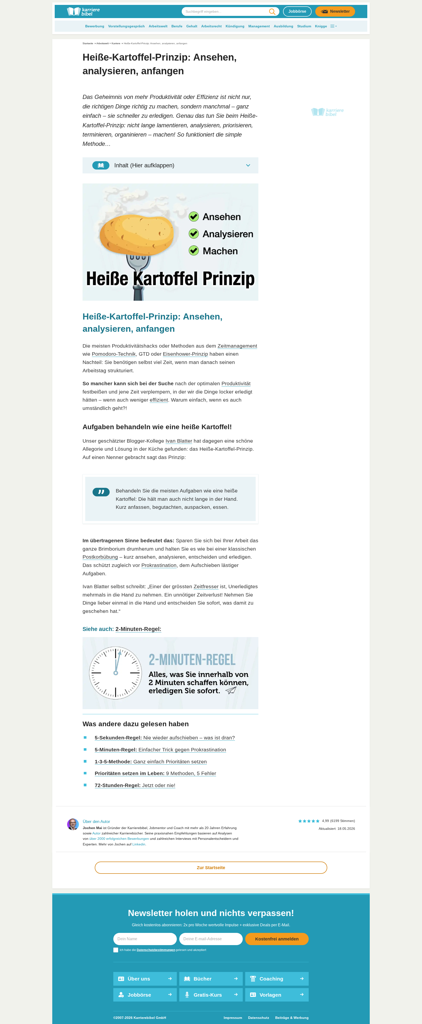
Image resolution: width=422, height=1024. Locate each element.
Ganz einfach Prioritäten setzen (151, 761)
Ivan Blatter (179, 441)
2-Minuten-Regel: (138, 629)
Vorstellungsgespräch (126, 26)
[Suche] (272, 11)
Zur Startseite (211, 867)
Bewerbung (94, 26)
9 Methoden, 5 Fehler (155, 773)
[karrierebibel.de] (83, 11)
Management (259, 26)
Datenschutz (258, 1018)
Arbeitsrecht (211, 26)
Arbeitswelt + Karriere (108, 43)
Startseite (88, 43)
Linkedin (138, 844)
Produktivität (236, 383)
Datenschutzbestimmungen (156, 950)
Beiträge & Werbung (292, 1018)
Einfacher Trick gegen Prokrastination (160, 749)
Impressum (233, 1018)
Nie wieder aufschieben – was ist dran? (165, 737)
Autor (96, 833)
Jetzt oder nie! (135, 785)
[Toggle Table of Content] (170, 165)
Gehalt (191, 26)
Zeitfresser (206, 586)
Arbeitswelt (158, 26)
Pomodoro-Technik (114, 354)
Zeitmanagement (237, 346)
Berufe (176, 26)
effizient (159, 400)
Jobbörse (297, 11)
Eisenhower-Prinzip (185, 354)
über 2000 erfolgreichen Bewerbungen (119, 839)
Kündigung (235, 26)
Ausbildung (283, 26)
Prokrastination (159, 565)
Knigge (321, 26)
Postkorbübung (100, 557)
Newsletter (340, 11)
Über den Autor (96, 821)
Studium (304, 26)
